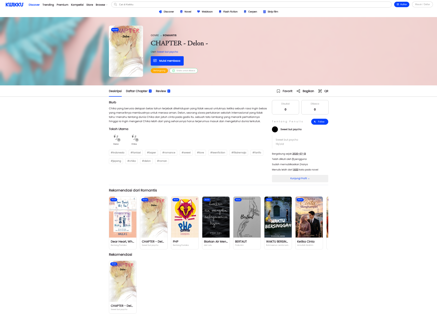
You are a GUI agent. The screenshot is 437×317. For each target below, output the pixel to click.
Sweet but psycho (167, 51)
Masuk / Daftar (422, 4)
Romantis (170, 35)
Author (403, 4)
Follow (320, 121)
